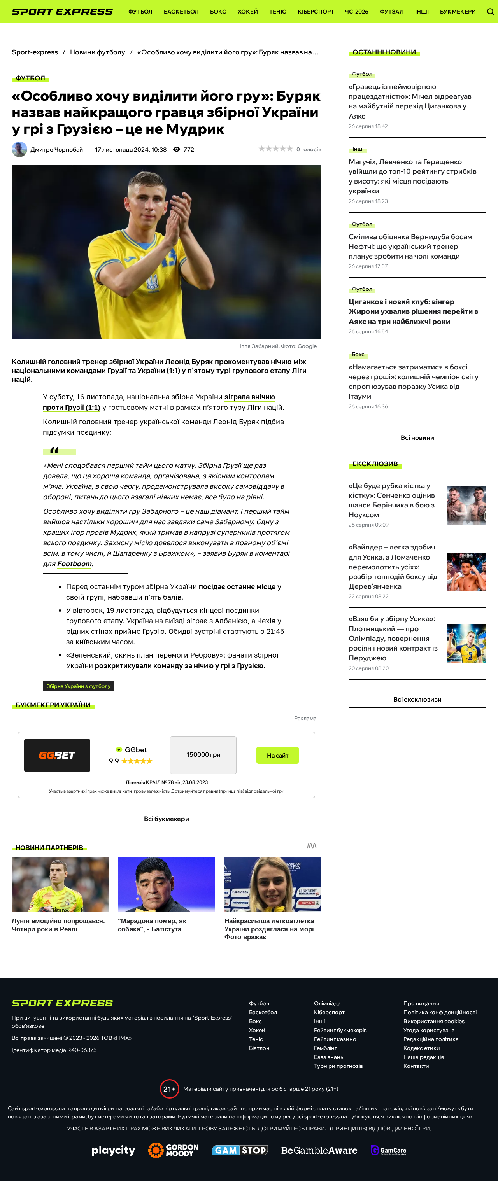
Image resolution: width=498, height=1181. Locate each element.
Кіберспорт (316, 11)
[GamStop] (240, 1151)
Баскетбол (181, 11)
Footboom (74, 563)
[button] (490, 11)
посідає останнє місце (237, 586)
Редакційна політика (431, 1039)
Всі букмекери (166, 818)
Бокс (218, 11)
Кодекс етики (421, 1048)
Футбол (140, 11)
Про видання (421, 1003)
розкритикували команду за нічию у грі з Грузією (179, 665)
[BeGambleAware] (319, 1151)
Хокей (248, 11)
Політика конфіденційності (440, 1012)
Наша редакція (423, 1056)
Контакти (416, 1065)
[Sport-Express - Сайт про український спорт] (58, 12)
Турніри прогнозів (338, 1065)
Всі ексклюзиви (417, 699)
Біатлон (259, 1048)
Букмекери (458, 11)
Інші (422, 11)
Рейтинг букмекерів (340, 1030)
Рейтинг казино (335, 1039)
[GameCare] (388, 1151)
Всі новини (417, 437)
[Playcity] (113, 1151)
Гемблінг (325, 1048)
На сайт (278, 755)
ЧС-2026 (356, 11)
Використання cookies (434, 1021)
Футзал (392, 11)
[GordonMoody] (173, 1151)
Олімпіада (327, 1003)
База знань (328, 1056)
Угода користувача (429, 1030)
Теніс (277, 11)
